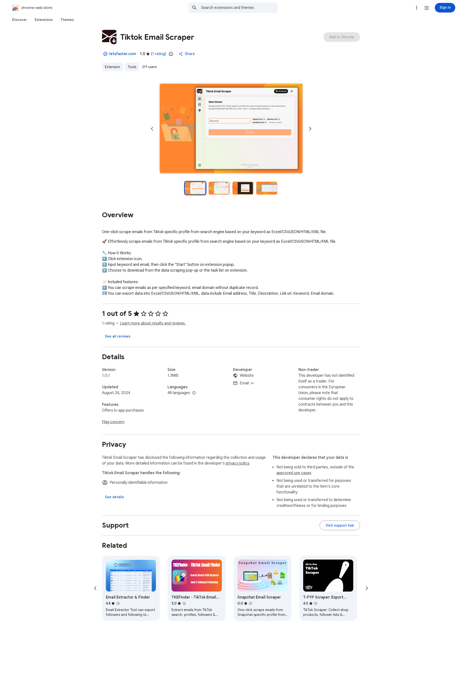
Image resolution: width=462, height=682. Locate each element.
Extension (112, 67)
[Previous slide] (152, 129)
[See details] (114, 497)
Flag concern (113, 422)
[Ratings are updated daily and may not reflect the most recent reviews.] (171, 54)
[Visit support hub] (340, 525)
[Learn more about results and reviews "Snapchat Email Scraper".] (250, 603)
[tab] (19, 19)
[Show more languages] (194, 393)
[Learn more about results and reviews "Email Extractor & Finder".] (118, 603)
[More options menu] (416, 8)
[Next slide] (310, 129)
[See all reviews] (117, 336)
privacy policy (237, 463)
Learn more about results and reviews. (153, 323)
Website (247, 375)
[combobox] (239, 8)
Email (244, 383)
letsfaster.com (122, 53)
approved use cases (293, 473)
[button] (426, 8)
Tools (132, 67)
